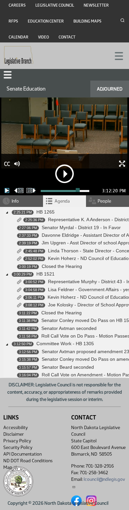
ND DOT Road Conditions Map (28, 464)
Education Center (46, 21)
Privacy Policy (17, 441)
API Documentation (22, 454)
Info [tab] (15, 201)
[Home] (18, 55)
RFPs (13, 21)
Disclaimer (13, 434)
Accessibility (15, 427)
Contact (67, 37)
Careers (17, 5)
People (104, 201)
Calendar (18, 37)
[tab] (64, 201)
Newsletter (96, 5)
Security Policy (17, 447)
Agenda (62, 201)
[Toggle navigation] (116, 55)
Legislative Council (54, 5)
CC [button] (7, 164)
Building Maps (87, 21)
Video (43, 37)
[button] (8, 75)
